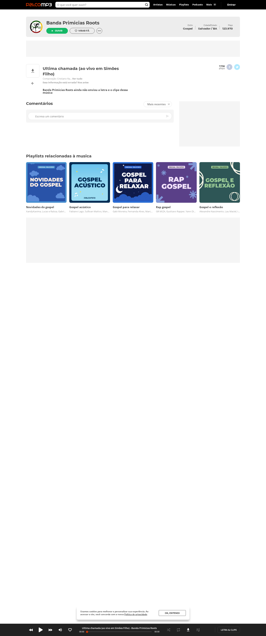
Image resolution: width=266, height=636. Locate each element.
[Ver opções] (99, 31)
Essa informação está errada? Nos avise (66, 82)
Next (50, 630)
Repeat (178, 630)
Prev (31, 630)
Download (188, 630)
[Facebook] (229, 67)
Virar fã (83, 30)
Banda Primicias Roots (72, 23)
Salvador (204, 28)
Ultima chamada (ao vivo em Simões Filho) (106, 628)
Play (41, 630)
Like (70, 630)
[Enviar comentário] (168, 116)
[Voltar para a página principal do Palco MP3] (40, 4)
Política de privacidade (135, 614)
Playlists (184, 4)
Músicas (171, 4)
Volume (60, 630)
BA (215, 28)
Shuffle (169, 630)
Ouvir (58, 30)
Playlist (198, 630)
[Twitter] (237, 67)
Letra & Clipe (229, 629)
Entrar (231, 4)
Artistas (157, 4)
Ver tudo (77, 79)
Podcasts (197, 4)
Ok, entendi (172, 613)
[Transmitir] (208, 630)
